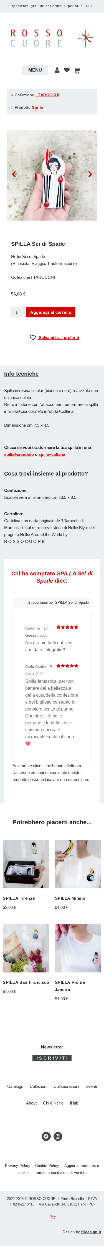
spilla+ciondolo (19, 454)
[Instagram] (58, 1136)
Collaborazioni (66, 1086)
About (31, 1103)
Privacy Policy (17, 1166)
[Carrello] (77, 70)
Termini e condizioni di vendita (60, 1173)
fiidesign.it (91, 1232)
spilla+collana (52, 454)
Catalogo (15, 1086)
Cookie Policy (47, 1166)
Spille (37, 107)
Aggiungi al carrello (50, 312)
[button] (35, 70)
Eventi (91, 1086)
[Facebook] (46, 1136)
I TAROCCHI (47, 95)
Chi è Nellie (53, 1103)
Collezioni (38, 1086)
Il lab (74, 1103)
